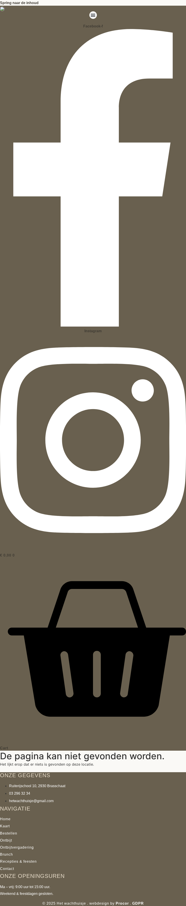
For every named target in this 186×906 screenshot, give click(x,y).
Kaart (5, 826)
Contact (7, 869)
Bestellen (8, 833)
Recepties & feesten (18, 861)
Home (5, 819)
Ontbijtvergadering (17, 847)
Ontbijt (6, 840)
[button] (93, 15)
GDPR (138, 903)
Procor (122, 903)
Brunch (6, 854)
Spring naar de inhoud (19, 3)
